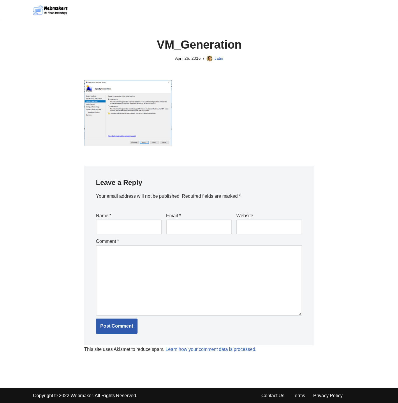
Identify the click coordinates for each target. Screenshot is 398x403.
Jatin (218, 58)
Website (244, 215)
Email (173, 215)
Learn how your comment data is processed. (210, 349)
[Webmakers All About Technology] (50, 10)
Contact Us (272, 395)
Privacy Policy (328, 395)
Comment (107, 241)
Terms (299, 395)
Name (103, 215)
